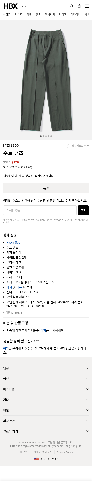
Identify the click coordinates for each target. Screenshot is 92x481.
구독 (83, 210)
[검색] (72, 6)
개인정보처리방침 (42, 452)
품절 (46, 188)
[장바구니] (79, 6)
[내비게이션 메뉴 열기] (87, 6)
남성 (23, 6)
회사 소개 (9, 421)
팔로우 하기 (10, 431)
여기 (43, 330)
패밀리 (7, 410)
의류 (19, 287)
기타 (6, 399)
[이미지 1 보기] (46, 80)
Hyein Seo (11, 145)
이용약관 (24, 452)
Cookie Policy (65, 452)
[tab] (41, 136)
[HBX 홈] (10, 6)
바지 (9, 287)
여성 (6, 378)
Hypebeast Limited (35, 442)
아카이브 (8, 389)
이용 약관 (69, 219)
